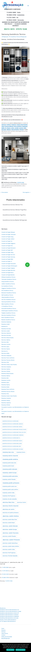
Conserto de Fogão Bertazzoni (9, 248)
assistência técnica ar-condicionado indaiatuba (12, 435)
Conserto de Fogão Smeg (7, 236)
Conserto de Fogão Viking (7, 252)
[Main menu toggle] (28, 5)
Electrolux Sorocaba (6, 335)
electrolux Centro (21, 502)
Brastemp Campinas (6, 398)
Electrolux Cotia (5, 362)
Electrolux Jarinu (5, 346)
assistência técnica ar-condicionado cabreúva (12, 423)
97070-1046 (21, 29)
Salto (25, 128)
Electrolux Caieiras (6, 369)
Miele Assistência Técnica (7, 304)
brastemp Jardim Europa (9, 472)
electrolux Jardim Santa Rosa (10, 543)
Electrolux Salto (5, 342)
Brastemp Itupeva (6, 384)
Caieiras (9, 124)
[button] (27, 265)
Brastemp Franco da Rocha (8, 389)
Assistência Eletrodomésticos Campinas (9, 614)
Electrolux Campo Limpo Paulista (9, 364)
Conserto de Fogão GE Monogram (9, 265)
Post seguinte (26, 192)
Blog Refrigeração (5, 638)
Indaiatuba (24, 126)
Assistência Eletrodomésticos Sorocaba (9, 618)
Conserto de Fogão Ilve (7, 241)
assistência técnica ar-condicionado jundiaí (12, 443)
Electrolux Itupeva (6, 348)
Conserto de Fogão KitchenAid (9, 263)
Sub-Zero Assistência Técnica (8, 299)
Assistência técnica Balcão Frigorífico (14, 215)
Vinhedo (21, 129)
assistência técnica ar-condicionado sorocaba (12, 449)
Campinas (13, 124)
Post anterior (4, 192)
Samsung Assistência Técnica (8, 301)
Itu (5, 128)
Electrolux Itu (5, 351)
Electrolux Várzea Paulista (7, 337)
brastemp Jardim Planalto (9, 479)
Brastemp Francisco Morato (8, 391)
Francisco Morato (9, 126)
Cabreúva (4, 124)
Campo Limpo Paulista (22, 124)
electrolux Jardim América (11, 516)
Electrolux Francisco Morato (8, 360)
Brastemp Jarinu (5, 382)
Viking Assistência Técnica (8, 297)
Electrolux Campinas (6, 366)
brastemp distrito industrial (10, 455)
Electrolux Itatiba (5, 353)
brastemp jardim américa (10, 459)
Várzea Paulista (15, 129)
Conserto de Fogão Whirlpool (8, 232)
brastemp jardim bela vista (9, 462)
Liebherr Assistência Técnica (8, 283)
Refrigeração (5, 36)
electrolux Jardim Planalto (9, 536)
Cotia (3, 126)
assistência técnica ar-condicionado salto (11, 446)
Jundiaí (16, 128)
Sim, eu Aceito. (10, 649)
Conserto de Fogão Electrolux (8, 270)
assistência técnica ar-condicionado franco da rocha (14, 432)
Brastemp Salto (5, 378)
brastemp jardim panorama (10, 476)
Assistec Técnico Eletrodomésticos (8, 619)
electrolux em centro (8, 509)
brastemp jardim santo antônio (10, 489)
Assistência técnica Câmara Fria (12, 204)
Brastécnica (3, 608)
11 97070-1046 (20, 182)
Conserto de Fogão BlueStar (8, 274)
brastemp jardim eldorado (10, 469)
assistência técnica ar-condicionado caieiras (12, 426)
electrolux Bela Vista (8, 502)
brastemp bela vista (8, 452)
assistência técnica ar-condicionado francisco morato (14, 429)
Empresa (3, 630)
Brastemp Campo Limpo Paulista (9, 396)
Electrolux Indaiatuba (6, 355)
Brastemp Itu (4, 326)
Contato (3, 635)
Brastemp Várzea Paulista (7, 373)
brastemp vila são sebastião (10, 499)
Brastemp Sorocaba (6, 328)
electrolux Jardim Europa (10, 529)
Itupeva (9, 128)
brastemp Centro (21, 452)
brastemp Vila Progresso (9, 496)
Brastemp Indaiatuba (6, 322)
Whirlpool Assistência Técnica (8, 277)
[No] (29, 647)
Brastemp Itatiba (5, 387)
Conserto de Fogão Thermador (9, 234)
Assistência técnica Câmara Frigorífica (14, 210)
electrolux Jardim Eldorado (10, 526)
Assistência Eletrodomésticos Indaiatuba (9, 616)
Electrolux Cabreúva (6, 333)
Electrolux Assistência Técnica (9, 315)
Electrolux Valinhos (6, 340)
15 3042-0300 (5, 574)
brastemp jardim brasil (8, 466)
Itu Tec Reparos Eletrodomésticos (8, 621)
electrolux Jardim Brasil (9, 522)
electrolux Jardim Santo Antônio (11, 546)
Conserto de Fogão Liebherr (8, 239)
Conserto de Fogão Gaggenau (8, 243)
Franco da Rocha (18, 126)
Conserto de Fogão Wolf (7, 250)
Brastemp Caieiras (6, 400)
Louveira (21, 128)
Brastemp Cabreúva (6, 402)
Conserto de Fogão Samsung (8, 257)
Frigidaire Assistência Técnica (8, 313)
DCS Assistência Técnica (7, 290)
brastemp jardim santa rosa (9, 486)
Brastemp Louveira (6, 380)
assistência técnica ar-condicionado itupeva (12, 440)
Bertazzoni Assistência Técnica (9, 292)
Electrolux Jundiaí (6, 331)
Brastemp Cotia (5, 393)
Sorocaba (4, 129)
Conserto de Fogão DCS (7, 245)
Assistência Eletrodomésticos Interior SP (9, 613)
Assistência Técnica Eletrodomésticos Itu (9, 609)
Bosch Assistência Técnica (8, 317)
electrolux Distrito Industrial (10, 506)
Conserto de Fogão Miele (7, 259)
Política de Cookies (20, 649)
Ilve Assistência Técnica (7, 286)
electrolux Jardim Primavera (11, 540)
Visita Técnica (4, 633)
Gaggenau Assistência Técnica (9, 288)
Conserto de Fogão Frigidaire (8, 268)
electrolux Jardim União (9, 549)
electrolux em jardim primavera (10, 512)
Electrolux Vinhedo (6, 371)
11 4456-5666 (5, 567)
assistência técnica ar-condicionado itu (11, 437)
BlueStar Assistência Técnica (8, 319)
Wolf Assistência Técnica (7, 295)
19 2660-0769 (5, 577)
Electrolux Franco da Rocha (8, 357)
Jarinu (12, 128)
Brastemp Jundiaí (6, 324)
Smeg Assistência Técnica (8, 281)
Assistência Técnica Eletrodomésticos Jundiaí (10, 611)
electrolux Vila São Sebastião (10, 555)
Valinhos (9, 129)
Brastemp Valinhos (6, 375)
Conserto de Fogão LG (7, 261)
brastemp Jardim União (8, 492)
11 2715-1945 (5, 570)
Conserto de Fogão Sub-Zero (8, 254)
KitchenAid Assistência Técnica (9, 308)
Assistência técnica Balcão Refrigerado (15, 220)
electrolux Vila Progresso (9, 552)
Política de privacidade (6, 636)
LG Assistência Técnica (7, 306)
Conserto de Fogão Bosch (7, 272)
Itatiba (3, 128)
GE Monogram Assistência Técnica (10, 310)
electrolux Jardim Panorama (10, 533)
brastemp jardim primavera (11, 483)
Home (2, 628)
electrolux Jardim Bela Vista (10, 519)
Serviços (3, 631)
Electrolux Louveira (6, 344)
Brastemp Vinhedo (6, 404)
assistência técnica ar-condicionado (10, 421)
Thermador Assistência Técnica (9, 279)
